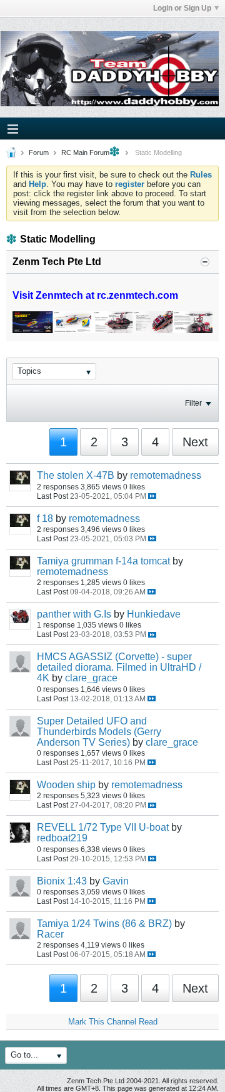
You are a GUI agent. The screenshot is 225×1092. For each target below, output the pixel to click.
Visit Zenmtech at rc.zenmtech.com (95, 295)
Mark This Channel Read (113, 1021)
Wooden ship (66, 784)
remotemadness (165, 475)
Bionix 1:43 (62, 881)
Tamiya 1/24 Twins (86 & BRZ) (104, 923)
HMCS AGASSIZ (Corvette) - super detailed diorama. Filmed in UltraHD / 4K (119, 667)
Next (195, 442)
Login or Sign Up (182, 8)
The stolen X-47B (75, 475)
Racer (50, 934)
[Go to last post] (152, 496)
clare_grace (91, 678)
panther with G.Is (74, 614)
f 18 (45, 518)
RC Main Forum (85, 152)
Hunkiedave (154, 614)
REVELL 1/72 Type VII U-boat (103, 827)
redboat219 (62, 838)
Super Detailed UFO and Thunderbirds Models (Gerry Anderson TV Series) (99, 732)
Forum (39, 152)
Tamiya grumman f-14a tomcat (103, 561)
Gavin (115, 881)
